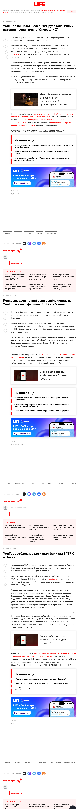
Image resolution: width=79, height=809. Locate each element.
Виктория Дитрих (18, 444)
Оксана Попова (17, 723)
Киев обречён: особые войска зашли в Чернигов (15, 526)
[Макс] (29, 243)
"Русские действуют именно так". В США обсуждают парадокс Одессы (37, 538)
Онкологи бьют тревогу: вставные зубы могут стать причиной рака (38, 276)
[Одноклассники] (44, 243)
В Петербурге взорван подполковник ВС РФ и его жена (63, 276)
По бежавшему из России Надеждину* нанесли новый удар (63, 286)
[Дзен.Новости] (24, 243)
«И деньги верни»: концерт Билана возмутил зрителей (39, 527)
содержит (15, 54)
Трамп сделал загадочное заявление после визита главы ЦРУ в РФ (15, 276)
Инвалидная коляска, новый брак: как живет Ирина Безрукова (38, 286)
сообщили (53, 579)
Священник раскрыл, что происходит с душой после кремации (63, 527)
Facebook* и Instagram (28, 119)
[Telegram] (34, 243)
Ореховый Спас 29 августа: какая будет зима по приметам (15, 286)
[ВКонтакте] (39, 243)
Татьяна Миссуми (18, 194)
